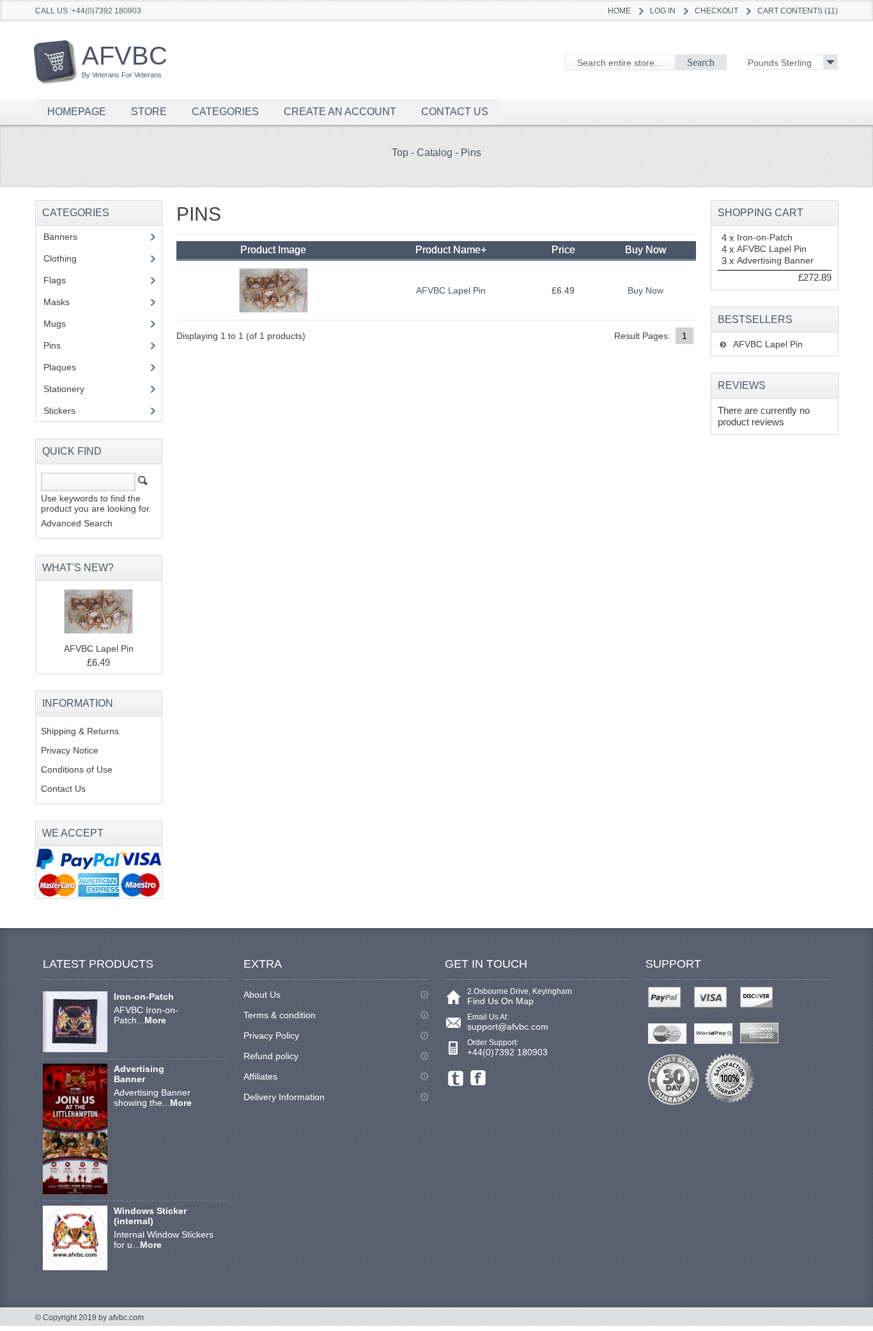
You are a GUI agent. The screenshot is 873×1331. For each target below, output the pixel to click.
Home (619, 10)
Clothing (67, 258)
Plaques (66, 367)
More (155, 1020)
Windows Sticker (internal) (150, 1216)
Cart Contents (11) (797, 10)
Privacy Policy (271, 1035)
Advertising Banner (775, 260)
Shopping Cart (760, 212)
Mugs (61, 324)
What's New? (78, 567)
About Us (262, 994)
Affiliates (260, 1076)
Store (149, 111)
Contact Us (63, 789)
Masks (56, 302)
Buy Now (645, 290)
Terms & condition (279, 1015)
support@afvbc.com (507, 1026)
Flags (61, 280)
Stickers (66, 411)
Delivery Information (284, 1097)
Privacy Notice (69, 750)
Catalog (434, 152)
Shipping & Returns (80, 731)
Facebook (478, 1078)
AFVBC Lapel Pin (451, 290)
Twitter (456, 1078)
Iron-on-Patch (764, 237)
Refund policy (270, 1056)
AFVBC (124, 60)
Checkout (716, 10)
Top (400, 152)
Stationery (70, 389)
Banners (67, 237)
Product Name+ (450, 249)
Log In (663, 10)
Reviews (742, 385)
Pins (471, 152)
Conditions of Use (76, 769)
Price (563, 249)
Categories (225, 111)
